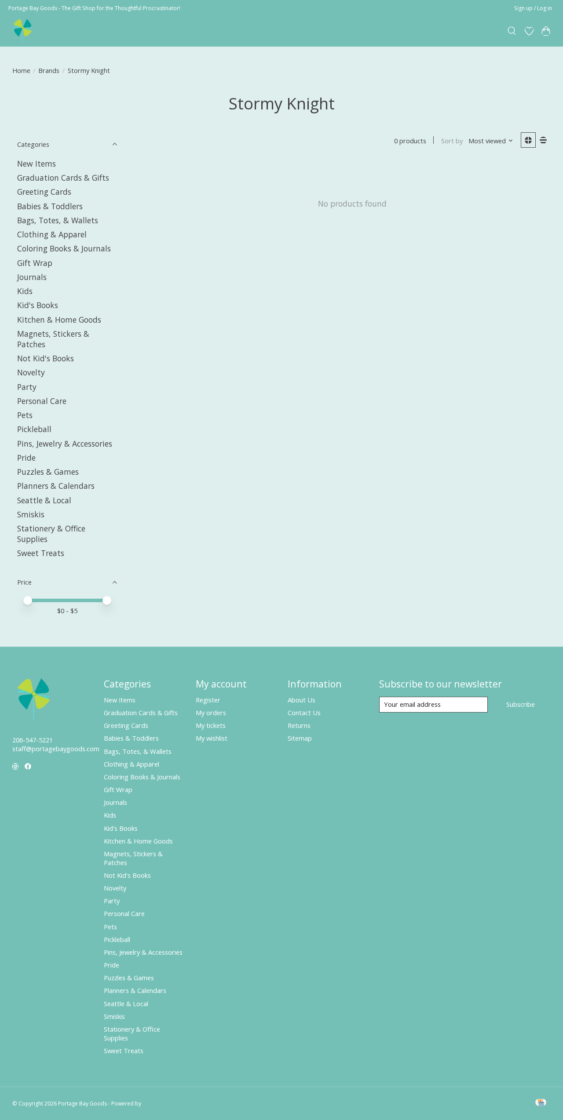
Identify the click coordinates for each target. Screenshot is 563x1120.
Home (21, 70)
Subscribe (520, 704)
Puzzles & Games (48, 471)
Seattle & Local (44, 500)
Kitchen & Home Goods (59, 319)
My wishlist (211, 738)
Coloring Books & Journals (64, 248)
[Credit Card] (540, 1103)
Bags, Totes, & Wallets (57, 220)
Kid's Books (37, 305)
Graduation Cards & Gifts (63, 177)
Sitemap (300, 738)
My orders (211, 712)
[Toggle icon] (511, 31)
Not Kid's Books (45, 358)
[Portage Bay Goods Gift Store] (23, 31)
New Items (36, 163)
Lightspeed (156, 1103)
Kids (25, 291)
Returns (299, 725)
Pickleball (34, 429)
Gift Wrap (34, 263)
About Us (301, 699)
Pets (25, 415)
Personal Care (41, 401)
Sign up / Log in (533, 8)
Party (27, 387)
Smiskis (30, 514)
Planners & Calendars (56, 485)
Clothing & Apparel (52, 234)
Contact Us (304, 712)
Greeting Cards (44, 191)
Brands (48, 70)
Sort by (452, 140)
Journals (32, 277)
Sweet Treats (40, 553)
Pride (26, 457)
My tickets (211, 725)
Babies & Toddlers (50, 206)
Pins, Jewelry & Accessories (64, 443)
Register (208, 699)
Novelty (31, 372)
